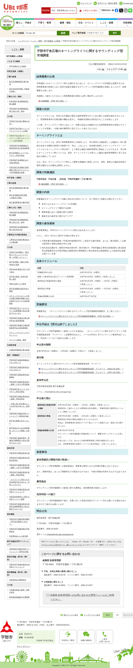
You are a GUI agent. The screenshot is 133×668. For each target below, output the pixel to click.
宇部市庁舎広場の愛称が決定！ (19, 122)
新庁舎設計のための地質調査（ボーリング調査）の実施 (19, 430)
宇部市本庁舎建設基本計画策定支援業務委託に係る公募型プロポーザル (19, 506)
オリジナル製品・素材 (17, 340)
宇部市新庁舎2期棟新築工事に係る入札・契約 (19, 110)
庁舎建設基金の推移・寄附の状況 (19, 591)
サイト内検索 (18, 33)
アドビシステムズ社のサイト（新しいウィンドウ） (62, 545)
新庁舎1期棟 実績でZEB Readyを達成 (19, 263)
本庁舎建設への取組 (52, 41)
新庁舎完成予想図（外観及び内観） (19, 90)
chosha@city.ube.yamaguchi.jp (60, 534)
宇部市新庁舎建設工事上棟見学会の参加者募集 (19, 319)
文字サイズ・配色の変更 (107, 3)
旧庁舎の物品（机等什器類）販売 (18, 278)
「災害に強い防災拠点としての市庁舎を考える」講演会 (19, 406)
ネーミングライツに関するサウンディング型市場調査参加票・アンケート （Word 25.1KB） (81, 369)
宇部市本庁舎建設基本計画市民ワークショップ (19, 491)
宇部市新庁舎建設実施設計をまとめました (19, 361)
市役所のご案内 (68, 640)
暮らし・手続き (24, 22)
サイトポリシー (24, 646)
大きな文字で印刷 (115, 69)
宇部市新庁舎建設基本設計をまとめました (19, 368)
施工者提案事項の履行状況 (19, 202)
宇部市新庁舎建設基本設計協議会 (19, 376)
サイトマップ (86, 3)
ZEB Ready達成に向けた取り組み (19, 270)
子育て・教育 (44, 22)
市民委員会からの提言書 (18, 536)
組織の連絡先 (86, 640)
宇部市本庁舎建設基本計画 (19, 453)
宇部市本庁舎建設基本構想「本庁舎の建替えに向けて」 (19, 521)
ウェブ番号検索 (79, 33)
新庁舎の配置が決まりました (19, 422)
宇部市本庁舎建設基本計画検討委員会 (19, 459)
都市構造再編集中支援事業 (19, 597)
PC (117, 615)
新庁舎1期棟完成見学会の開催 (19, 290)
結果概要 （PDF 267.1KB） (53, 101)
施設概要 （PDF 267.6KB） (53, 184)
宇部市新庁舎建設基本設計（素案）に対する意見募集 (19, 383)
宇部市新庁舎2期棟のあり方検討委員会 (19, 161)
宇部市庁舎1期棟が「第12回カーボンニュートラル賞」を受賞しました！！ (19, 254)
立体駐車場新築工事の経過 (19, 350)
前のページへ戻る (71, 615)
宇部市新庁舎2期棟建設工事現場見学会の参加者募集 (19, 147)
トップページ (23, 41)
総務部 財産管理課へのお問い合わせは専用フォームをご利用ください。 (82, 597)
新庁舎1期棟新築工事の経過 (19, 189)
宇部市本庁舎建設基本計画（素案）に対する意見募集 (19, 466)
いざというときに (90, 10)
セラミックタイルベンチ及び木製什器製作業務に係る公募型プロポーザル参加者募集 (19, 300)
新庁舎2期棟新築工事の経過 (19, 83)
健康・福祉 (65, 22)
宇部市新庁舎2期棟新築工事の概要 (19, 102)
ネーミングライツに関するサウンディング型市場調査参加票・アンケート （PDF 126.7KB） (81, 372)
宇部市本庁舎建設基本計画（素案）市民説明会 (19, 473)
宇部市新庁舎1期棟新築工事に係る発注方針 (19, 228)
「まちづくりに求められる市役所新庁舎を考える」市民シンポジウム (19, 482)
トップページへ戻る (92, 615)
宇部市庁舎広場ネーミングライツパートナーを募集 (19, 130)
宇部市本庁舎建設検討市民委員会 (19, 530)
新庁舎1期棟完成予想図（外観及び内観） (18, 196)
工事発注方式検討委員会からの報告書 (19, 241)
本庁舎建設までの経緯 (17, 66)
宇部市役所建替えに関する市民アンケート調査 (19, 498)
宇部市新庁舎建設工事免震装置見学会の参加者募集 (19, 326)
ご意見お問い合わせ (104, 640)
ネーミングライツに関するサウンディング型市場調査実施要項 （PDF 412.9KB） (76, 316)
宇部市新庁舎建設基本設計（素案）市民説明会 (19, 398)
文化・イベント (86, 22)
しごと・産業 (106, 22)
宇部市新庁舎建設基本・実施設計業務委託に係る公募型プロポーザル (19, 440)
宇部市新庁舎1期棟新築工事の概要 (19, 213)
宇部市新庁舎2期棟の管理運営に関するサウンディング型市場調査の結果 (19, 170)
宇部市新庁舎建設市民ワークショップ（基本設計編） (19, 415)
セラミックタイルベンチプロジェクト (19, 334)
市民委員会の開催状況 (17, 580)
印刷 (99, 69)
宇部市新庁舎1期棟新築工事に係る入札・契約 (19, 221)
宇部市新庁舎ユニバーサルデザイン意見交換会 (19, 390)
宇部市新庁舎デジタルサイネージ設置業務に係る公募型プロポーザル (19, 310)
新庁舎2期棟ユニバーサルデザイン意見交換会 (19, 154)
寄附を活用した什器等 (17, 284)
